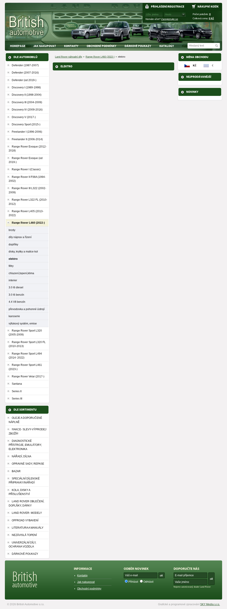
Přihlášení (159, 6)
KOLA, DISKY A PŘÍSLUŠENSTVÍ (19, 492)
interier (13, 280)
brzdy (12, 230)
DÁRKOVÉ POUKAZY (138, 46)
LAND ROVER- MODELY (27, 512)
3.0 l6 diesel (16, 287)
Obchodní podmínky (101, 46)
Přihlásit (133, 581)
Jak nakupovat (44, 46)
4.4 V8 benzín (17, 301)
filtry (11, 265)
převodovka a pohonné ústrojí (27, 309)
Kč (211, 18)
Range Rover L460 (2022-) (100, 56)
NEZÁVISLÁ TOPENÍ (24, 535)
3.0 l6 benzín (16, 294)
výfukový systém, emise (23, 323)
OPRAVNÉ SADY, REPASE (28, 463)
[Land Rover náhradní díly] (26, 26)
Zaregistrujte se (169, 19)
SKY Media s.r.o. (210, 604)
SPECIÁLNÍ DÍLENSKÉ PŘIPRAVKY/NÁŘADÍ (24, 480)
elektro (13, 258)
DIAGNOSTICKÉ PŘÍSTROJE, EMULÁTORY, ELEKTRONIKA (25, 445)
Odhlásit (148, 581)
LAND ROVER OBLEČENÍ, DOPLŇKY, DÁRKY (26, 503)
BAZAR (16, 471)
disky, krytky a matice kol (23, 251)
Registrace (176, 6)
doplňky (13, 244)
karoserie (14, 316)
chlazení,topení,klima (21, 273)
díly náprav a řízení (20, 237)
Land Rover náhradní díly (68, 56)
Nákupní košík (208, 6)
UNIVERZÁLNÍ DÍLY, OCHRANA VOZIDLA (22, 544)
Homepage (17, 46)
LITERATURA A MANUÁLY (27, 527)
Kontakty (71, 46)
